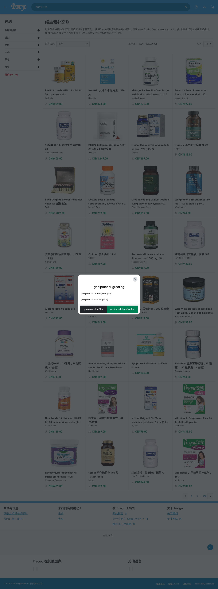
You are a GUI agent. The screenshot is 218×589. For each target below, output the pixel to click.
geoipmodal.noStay (93, 309)
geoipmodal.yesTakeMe (122, 309)
